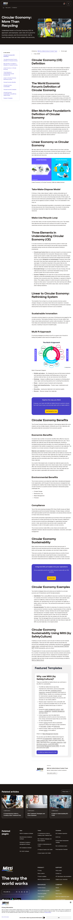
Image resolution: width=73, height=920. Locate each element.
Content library (42, 887)
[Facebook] (24, 892)
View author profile (51, 773)
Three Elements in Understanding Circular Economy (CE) (9, 74)
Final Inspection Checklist (62, 849)
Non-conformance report (61, 846)
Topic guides (8, 7)
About (57, 887)
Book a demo (41, 873)
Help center (59, 870)
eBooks (40, 899)
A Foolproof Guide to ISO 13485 (45, 849)
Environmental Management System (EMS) (48, 746)
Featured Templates (8, 98)
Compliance (14, 7)
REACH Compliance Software (26, 833)
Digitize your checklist (61, 879)
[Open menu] (68, 3)
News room (59, 893)
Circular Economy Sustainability (8, 86)
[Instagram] (27, 892)
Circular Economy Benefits (10, 82)
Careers (58, 890)
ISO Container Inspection (61, 833)
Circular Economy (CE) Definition (9, 55)
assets (45, 730)
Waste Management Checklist (50, 734)
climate (49, 726)
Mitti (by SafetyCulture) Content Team (47, 51)
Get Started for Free (51, 411)
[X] (19, 892)
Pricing (39, 870)
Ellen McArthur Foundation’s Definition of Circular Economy (11, 64)
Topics (39, 830)
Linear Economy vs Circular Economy (10, 68)
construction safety (53, 744)
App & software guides (43, 890)
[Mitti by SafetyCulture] (5, 3)
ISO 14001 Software (24, 851)
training (46, 722)
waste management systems (52, 709)
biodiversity (57, 726)
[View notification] (64, 4)
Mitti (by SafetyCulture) (38, 660)
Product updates (42, 876)
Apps (21, 830)
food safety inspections (56, 742)
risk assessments (47, 738)
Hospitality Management (58, 711)
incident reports (57, 738)
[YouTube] (16, 892)
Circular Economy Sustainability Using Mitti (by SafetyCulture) (10, 94)
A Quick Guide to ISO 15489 (44, 853)
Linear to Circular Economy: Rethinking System (10, 78)
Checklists (58, 830)
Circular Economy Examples (10, 89)
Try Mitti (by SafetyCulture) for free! (47, 752)
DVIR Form (58, 837)
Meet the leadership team (62, 896)
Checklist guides (42, 893)
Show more (65, 791)
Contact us (58, 873)
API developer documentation (63, 876)
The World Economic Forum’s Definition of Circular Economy (11, 60)
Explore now (51, 578)
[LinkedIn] (22, 892)
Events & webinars (60, 899)
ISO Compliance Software (25, 847)
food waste (43, 726)
